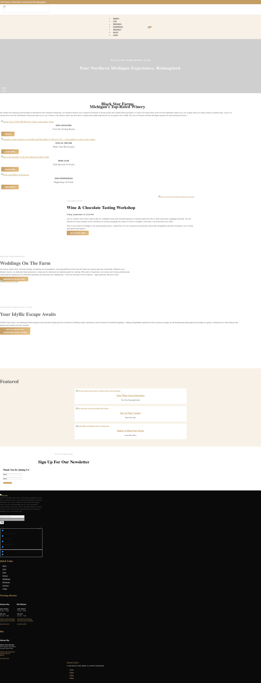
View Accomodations (15, 329)
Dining (5, 576)
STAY (4, 91)
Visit (4, 569)
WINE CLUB (63, 160)
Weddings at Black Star (14, 279)
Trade (5, 589)
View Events (10, 187)
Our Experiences (64, 178)
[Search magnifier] (2, 522)
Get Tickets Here (77, 233)
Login (115, 35)
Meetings (117, 29)
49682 (2, 655)
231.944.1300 (21, 624)
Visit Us (8, 134)
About (115, 32)
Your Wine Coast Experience (131, 395)
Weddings (117, 24)
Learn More (10, 152)
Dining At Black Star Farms (130, 430)
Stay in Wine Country (130, 413)
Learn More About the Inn (15, 332)
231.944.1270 (4, 624)
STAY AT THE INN (64, 143)
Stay (115, 21)
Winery (116, 18)
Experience (118, 27)
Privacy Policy (73, 662)
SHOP (4, 88)
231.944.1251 (4, 658)
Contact (6, 585)
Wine (5, 566)
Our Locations (64, 125)
